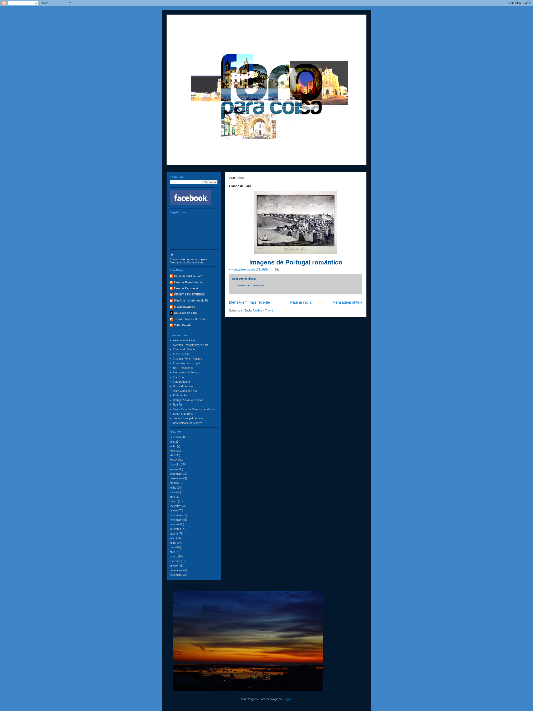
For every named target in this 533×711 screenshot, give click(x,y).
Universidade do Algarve (187, 422)
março (173, 460)
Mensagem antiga (347, 302)
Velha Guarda (182, 325)
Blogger (287, 699)
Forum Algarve (182, 381)
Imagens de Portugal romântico (295, 262)
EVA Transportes (183, 367)
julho (172, 441)
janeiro (174, 469)
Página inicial (301, 302)
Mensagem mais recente (249, 302)
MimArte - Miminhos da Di (191, 300)
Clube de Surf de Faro (188, 276)
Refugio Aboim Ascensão (188, 400)
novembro (176, 478)
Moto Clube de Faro (185, 390)
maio (173, 450)
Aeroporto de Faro (184, 340)
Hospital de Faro (183, 386)
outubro (174, 482)
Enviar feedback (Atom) (258, 310)
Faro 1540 (179, 377)
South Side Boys (183, 413)
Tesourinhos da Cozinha (189, 319)
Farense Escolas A (186, 288)
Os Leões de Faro (185, 312)
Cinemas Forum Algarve (187, 358)
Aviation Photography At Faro (190, 344)
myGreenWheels (184, 306)
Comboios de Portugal (186, 363)
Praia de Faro (181, 395)
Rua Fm (178, 404)
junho (173, 446)
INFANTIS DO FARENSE (189, 294)
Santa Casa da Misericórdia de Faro (194, 409)
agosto (174, 533)
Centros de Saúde (184, 349)
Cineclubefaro (181, 354)
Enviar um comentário (250, 285)
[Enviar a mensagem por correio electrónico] (276, 269)
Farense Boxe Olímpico (189, 282)
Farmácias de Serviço (186, 372)
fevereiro (175, 464)
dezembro (176, 437)
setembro (175, 528)
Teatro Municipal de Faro (188, 418)
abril (172, 455)
